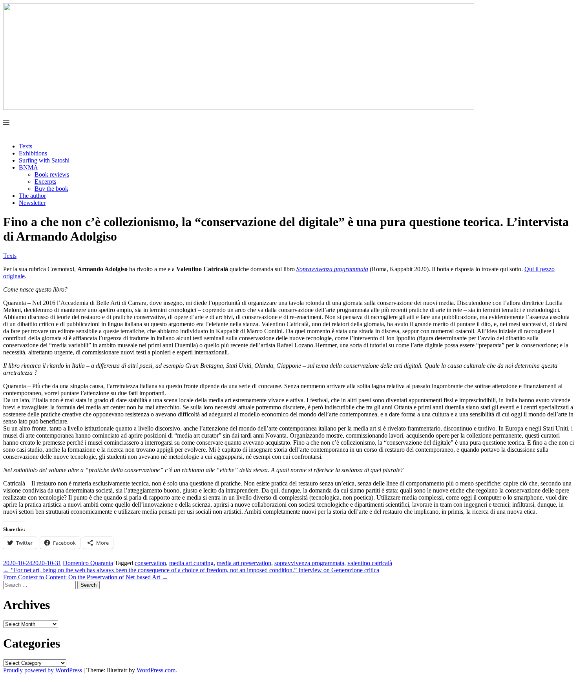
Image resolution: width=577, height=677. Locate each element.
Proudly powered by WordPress (42, 670)
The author (32, 195)
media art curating (191, 563)
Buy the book (51, 188)
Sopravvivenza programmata (332, 269)
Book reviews (52, 174)
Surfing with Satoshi (44, 160)
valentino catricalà (369, 563)
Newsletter (32, 202)
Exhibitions (33, 153)
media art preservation (244, 563)
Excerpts (45, 181)
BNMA (28, 167)
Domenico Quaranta (88, 563)
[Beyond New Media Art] (238, 107)
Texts (25, 146)
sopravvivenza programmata (309, 563)
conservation (150, 563)
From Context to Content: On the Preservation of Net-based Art (85, 577)
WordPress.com (156, 670)
